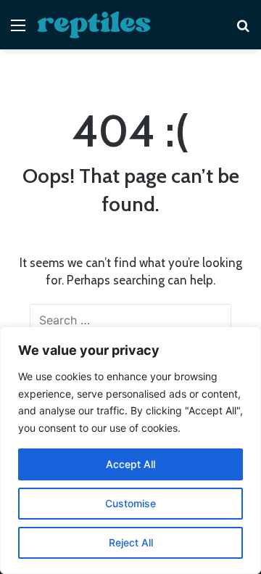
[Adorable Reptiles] (94, 24)
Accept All (130, 464)
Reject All (131, 542)
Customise (130, 503)
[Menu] (18, 30)
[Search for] (243, 30)
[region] (130, 450)
